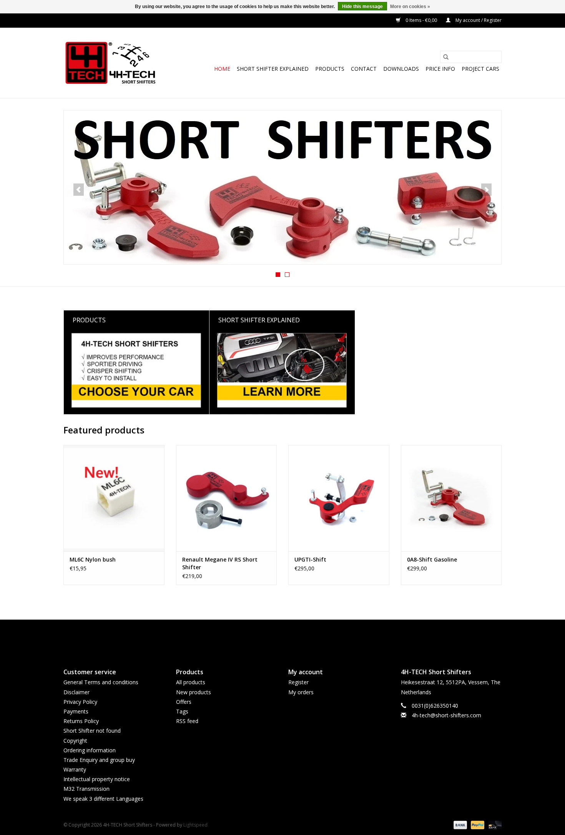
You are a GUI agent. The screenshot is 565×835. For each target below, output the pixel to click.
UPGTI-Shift (310, 559)
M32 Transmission (86, 788)
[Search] (446, 57)
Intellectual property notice (96, 779)
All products (190, 682)
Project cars (480, 68)
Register (298, 682)
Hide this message (362, 6)
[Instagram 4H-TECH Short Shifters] (296, 637)
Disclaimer (76, 692)
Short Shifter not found (92, 730)
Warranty (74, 769)
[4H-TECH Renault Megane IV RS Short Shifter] (226, 498)
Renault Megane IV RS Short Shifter (220, 563)
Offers (183, 701)
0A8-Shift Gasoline (432, 559)
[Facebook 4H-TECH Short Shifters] (269, 637)
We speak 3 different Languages (103, 798)
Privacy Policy (80, 701)
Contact (364, 68)
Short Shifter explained (273, 68)
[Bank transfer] (459, 824)
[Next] (486, 189)
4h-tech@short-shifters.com (446, 715)
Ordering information (89, 750)
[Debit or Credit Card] (493, 824)
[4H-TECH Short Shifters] (110, 63)
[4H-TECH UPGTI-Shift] (338, 498)
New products (193, 692)
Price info (440, 68)
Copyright (75, 740)
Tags (182, 711)
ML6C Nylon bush (93, 559)
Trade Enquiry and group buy (99, 759)
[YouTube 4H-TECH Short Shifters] (282, 637)
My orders (301, 692)
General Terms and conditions (100, 682)
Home (222, 68)
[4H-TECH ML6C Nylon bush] (114, 498)
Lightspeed (195, 825)
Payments (75, 711)
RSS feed (187, 721)
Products (329, 68)
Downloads (401, 68)
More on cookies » (410, 6)
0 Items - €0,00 (421, 20)
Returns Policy (81, 721)
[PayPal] (476, 824)
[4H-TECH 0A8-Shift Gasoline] (451, 498)
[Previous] (78, 189)
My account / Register (478, 20)
